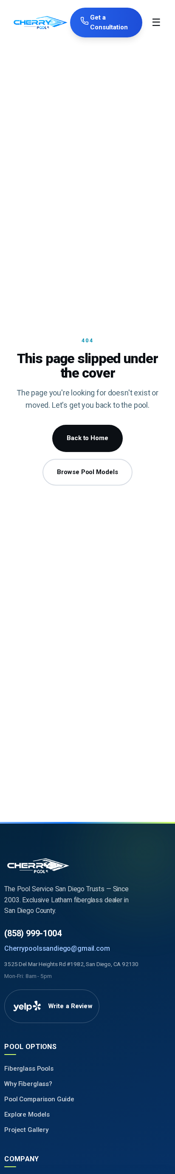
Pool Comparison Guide (39, 1099)
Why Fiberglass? (28, 1084)
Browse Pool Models (87, 472)
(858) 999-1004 (32, 933)
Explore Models (27, 1114)
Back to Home (87, 438)
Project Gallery (26, 1130)
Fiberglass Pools (28, 1068)
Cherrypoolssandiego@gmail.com (57, 948)
